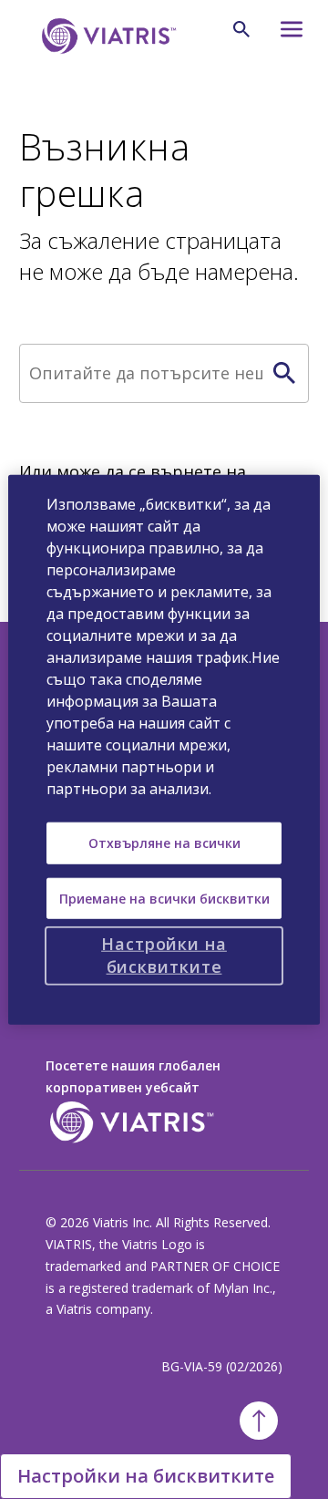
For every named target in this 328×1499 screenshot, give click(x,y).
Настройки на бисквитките (145, 1475)
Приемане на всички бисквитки (164, 897)
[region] (164, 750)
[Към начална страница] (106, 36)
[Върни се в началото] (258, 1420)
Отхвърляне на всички (164, 843)
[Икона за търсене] (241, 29)
